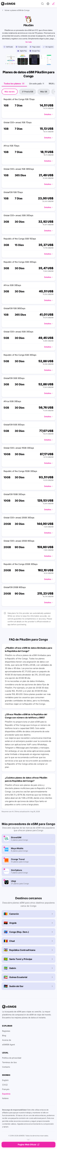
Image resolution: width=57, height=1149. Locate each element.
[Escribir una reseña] (53, 3)
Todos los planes (14, 83)
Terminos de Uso (9, 1062)
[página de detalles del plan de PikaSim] (34, 59)
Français (5, 1089)
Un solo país (36, 83)
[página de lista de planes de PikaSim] (22, 59)
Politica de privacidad (11, 1058)
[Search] (42, 3)
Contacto (6, 1067)
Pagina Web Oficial (27, 1144)
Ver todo (28, 42)
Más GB (43, 91)
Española (6, 1094)
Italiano (5, 1098)
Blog (4, 1035)
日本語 (5, 1085)
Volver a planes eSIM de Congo (17, 10)
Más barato (10, 91)
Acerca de (6, 1040)
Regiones (6, 1031)
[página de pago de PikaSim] (46, 59)
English (5, 1080)
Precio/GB (28, 91)
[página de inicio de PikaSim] (11, 59)
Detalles (47, 114)
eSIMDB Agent (8, 1044)
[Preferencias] (48, 3)
